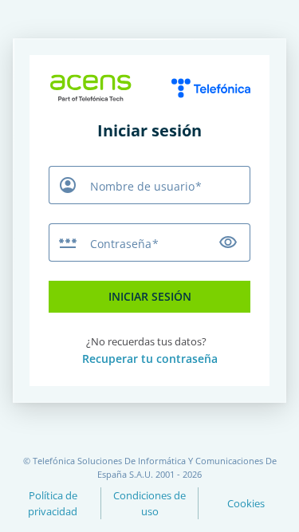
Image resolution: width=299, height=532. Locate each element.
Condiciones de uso (149, 503)
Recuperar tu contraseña (150, 358)
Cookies (246, 503)
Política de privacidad (52, 503)
